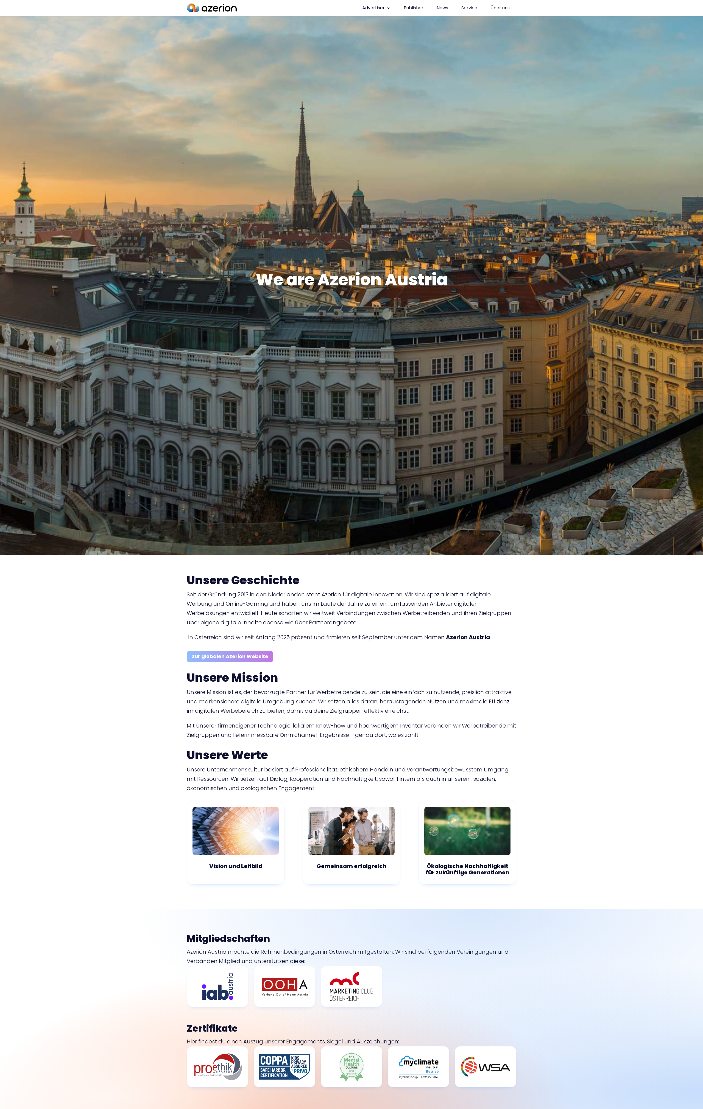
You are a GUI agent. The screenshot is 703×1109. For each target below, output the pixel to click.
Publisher (413, 8)
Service (469, 8)
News (442, 8)
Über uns (500, 8)
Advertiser (373, 8)
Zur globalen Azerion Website (230, 656)
